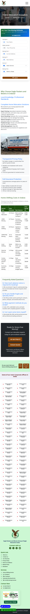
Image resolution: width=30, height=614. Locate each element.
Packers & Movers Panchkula (22, 481)
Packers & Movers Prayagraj (22, 436)
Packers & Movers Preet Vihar (22, 420)
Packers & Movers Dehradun (8, 485)
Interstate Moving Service (9, 578)
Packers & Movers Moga (8, 460)
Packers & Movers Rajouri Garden (8, 420)
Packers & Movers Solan (22, 509)
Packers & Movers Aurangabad (22, 392)
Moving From (6, 51)
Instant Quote (15, 345)
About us (5, 555)
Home (7, 18)
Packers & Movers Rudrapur (8, 497)
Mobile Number (6, 45)
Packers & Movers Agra (22, 432)
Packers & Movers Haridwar (22, 485)
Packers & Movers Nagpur (8, 388)
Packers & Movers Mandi (22, 513)
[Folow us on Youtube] (20, 548)
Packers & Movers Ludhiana (22, 444)
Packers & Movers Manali (22, 505)
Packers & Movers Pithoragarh (8, 501)
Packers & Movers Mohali (8, 452)
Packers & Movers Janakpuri (22, 408)
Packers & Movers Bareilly (8, 440)
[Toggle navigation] (27, 3)
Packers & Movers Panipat (8, 468)
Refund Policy (6, 564)
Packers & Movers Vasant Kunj (22, 412)
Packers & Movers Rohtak (22, 477)
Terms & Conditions (7, 562)
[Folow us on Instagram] (17, 548)
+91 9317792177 (15, 339)
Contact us (5, 556)
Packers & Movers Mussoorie (22, 501)
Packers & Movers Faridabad (22, 464)
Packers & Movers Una (23, 521)
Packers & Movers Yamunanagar (22, 472)
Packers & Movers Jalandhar (8, 448)
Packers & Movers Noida (8, 424)
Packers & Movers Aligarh (22, 440)
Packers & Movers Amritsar (8, 444)
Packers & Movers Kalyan (22, 396)
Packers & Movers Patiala (22, 448)
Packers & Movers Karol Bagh (22, 416)
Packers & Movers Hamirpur (22, 517)
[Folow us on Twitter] (13, 548)
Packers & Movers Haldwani (22, 489)
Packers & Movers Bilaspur (8, 517)
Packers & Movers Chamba (8, 521)
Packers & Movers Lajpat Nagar (8, 416)
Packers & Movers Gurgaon (8, 464)
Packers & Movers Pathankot (22, 456)
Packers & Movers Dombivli (8, 400)
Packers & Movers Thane (22, 388)
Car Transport (6, 574)
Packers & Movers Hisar (8, 477)
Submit (16, 77)
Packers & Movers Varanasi (8, 436)
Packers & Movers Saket (8, 412)
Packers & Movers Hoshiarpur (8, 456)
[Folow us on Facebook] (10, 548)
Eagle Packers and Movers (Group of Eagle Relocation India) (15, 541)
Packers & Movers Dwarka (8, 408)
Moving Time (5, 69)
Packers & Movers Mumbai (8, 384)
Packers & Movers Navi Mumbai (8, 396)
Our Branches (6, 558)
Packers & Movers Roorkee (8, 493)
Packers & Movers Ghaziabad (8, 428)
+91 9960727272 (16, 35)
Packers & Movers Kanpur (8, 432)
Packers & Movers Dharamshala (8, 509)
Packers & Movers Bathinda (22, 452)
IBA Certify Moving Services (9, 580)
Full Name (5, 39)
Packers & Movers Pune (22, 384)
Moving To (5, 57)
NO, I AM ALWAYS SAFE (26, 366)
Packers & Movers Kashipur (22, 493)
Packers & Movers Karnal (8, 472)
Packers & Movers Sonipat (8, 481)
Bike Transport (6, 576)
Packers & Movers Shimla (8, 505)
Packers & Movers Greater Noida (22, 424)
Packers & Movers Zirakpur (22, 460)
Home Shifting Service (8, 572)
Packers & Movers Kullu (8, 513)
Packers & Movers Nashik (8, 392)
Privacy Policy (6, 560)
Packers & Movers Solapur (22, 400)
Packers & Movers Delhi (8, 404)
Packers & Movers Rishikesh (8, 489)
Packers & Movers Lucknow (22, 428)
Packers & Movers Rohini (22, 404)
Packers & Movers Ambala (22, 468)
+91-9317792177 (7, 586)
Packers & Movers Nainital (22, 497)
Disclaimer (5, 566)
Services (5, 63)
